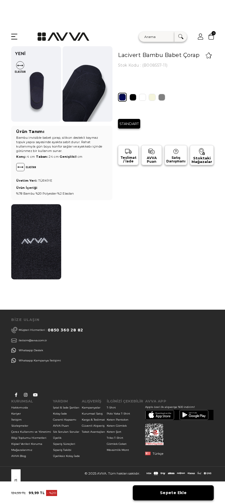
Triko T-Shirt (115, 438)
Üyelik (57, 438)
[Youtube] (35, 394)
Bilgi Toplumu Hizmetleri (28, 438)
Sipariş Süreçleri (64, 444)
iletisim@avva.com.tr (33, 340)
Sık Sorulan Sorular (66, 432)
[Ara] (181, 37)
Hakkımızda (19, 407)
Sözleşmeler (19, 425)
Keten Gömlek (117, 425)
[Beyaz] (142, 97)
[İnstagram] (25, 394)
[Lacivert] (122, 97)
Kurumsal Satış (92, 413)
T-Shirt (111, 407)
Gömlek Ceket (116, 444)
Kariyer (16, 413)
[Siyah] (133, 97)
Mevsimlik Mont (118, 450)
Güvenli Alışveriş (93, 425)
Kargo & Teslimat (93, 419)
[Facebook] (16, 394)
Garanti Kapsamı (64, 419)
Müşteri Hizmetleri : (51, 330)
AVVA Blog (18, 456)
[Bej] (152, 97)
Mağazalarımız (21, 450)
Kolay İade (60, 413)
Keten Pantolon (117, 419)
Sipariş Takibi (62, 450)
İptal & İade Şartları (66, 407)
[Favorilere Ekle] (209, 55)
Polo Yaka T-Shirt (118, 413)
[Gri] (161, 97)
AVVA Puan (61, 425)
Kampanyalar (91, 407)
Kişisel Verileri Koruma (26, 444)
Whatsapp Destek (31, 350)
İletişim (16, 419)
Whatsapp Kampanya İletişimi (40, 360)
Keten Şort (114, 432)
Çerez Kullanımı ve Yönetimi (31, 432)
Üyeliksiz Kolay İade (66, 456)
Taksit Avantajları (93, 432)
